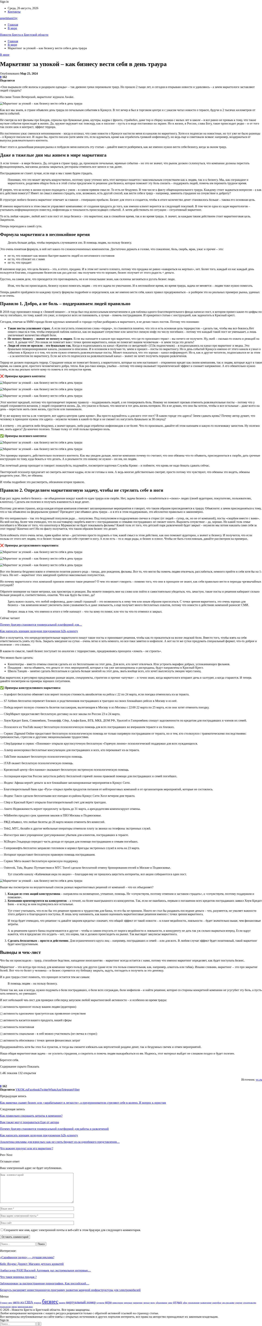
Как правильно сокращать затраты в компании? (31, 1115)
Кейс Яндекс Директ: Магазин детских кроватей (32, 1263)
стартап (238, 1303)
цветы (14, 1307)
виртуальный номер (81, 1302)
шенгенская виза (25, 1307)
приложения (193, 1303)
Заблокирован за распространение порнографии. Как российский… (44, 1283)
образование (161, 1303)
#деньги (3, 1303)
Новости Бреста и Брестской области (24, 34)
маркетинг (138, 1303)
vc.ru (259, 1079)
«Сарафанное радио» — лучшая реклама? (27, 1257)
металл (146, 1303)
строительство (249, 1303)
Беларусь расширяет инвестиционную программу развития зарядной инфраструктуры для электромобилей (70, 1290)
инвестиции (117, 1303)
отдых (177, 1302)
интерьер (128, 1303)
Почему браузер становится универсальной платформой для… (41, 624)
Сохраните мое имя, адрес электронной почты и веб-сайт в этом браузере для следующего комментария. (72, 1230)
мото (152, 1303)
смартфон (216, 1303)
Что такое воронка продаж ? (18, 1277)
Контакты (14, 11)
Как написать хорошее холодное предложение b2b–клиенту (39, 631)
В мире (12, 28)
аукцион (37, 1303)
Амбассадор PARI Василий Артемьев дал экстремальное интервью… (45, 1270)
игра (108, 1302)
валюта (62, 1303)
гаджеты (100, 1303)
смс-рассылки (228, 1303)
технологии (5, 1307)
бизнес (50, 1301)
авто (10, 1303)
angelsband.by (8, 18)
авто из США (23, 1302)
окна (170, 1303)
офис (185, 1303)
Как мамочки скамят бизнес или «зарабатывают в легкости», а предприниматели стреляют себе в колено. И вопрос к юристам (83, 1102)
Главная (13, 24)
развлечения (205, 1303)
